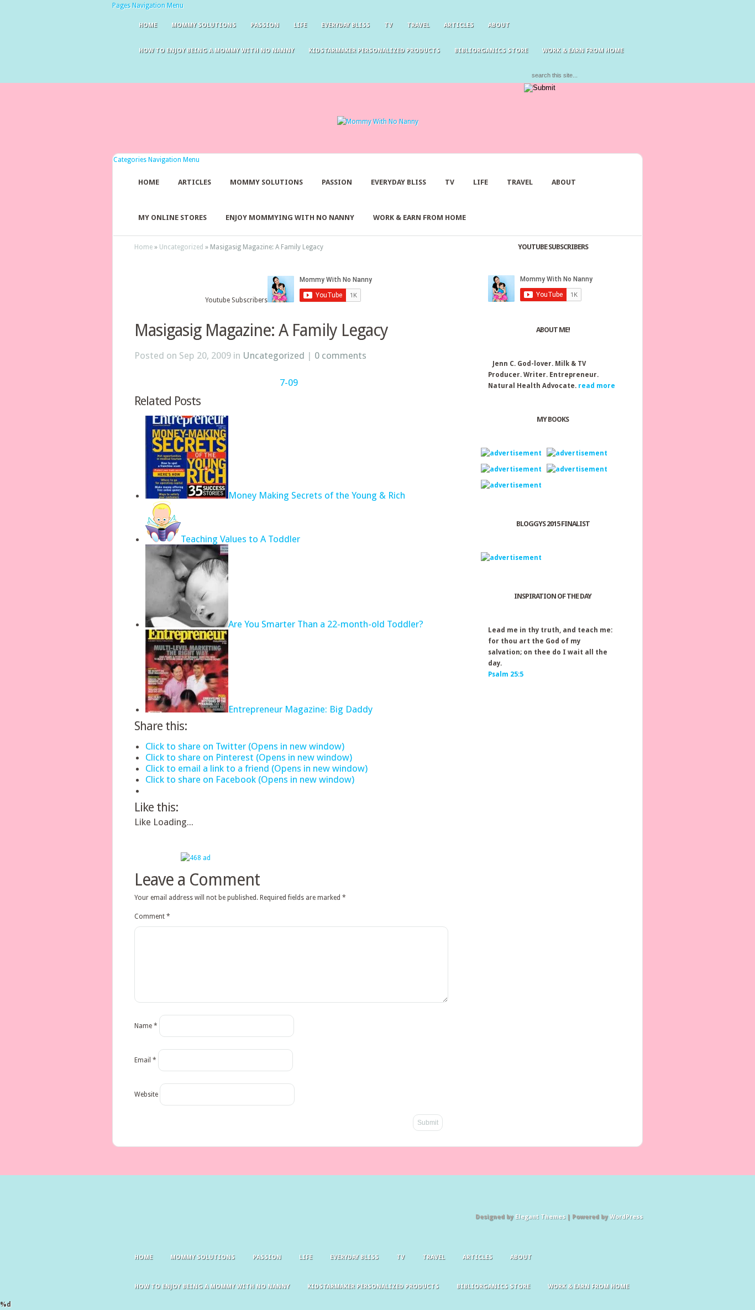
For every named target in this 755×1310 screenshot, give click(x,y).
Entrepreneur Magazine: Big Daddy (300, 709)
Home (148, 25)
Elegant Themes (540, 1216)
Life (300, 25)
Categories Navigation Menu (156, 160)
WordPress (626, 1216)
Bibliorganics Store (491, 50)
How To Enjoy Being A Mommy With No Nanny (216, 50)
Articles (459, 25)
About (499, 25)
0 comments (340, 355)
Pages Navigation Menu (147, 5)
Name (146, 1026)
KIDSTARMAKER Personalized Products (374, 50)
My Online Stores (172, 217)
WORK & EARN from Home (419, 217)
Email (145, 1060)
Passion (264, 25)
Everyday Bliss (345, 25)
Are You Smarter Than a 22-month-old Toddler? (325, 624)
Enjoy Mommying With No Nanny (290, 217)
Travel (418, 25)
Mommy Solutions (203, 25)
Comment (152, 916)
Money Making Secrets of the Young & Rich (316, 495)
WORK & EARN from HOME (582, 50)
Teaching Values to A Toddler (240, 538)
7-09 (289, 382)
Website (146, 1094)
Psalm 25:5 (505, 674)
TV (388, 25)
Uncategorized (181, 247)
